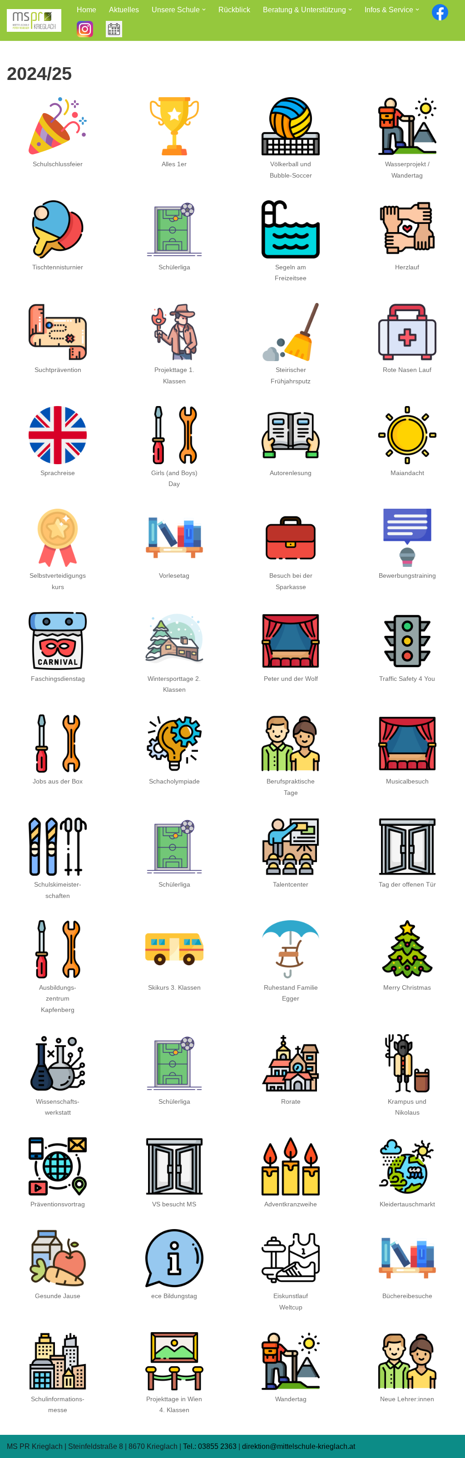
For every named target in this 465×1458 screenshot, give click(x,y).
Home (86, 10)
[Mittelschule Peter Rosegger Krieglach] (34, 20)
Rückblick (234, 10)
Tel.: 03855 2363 (210, 1446)
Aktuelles (124, 10)
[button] (204, 9)
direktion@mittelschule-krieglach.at (298, 1446)
